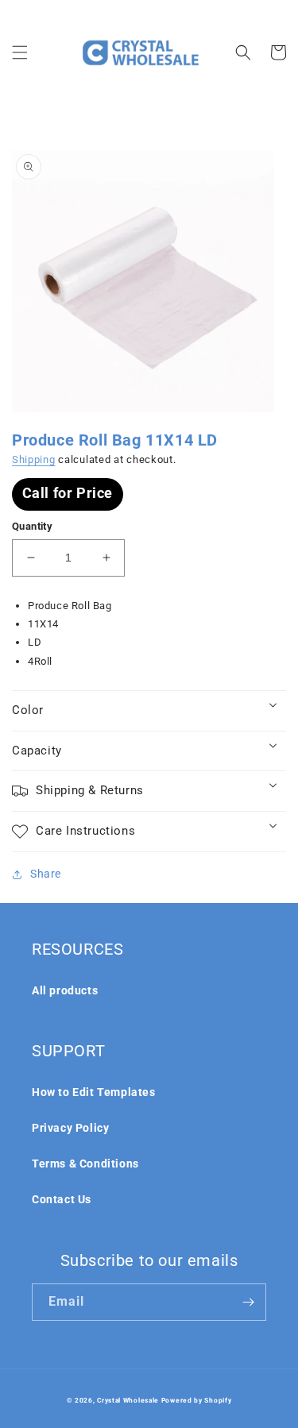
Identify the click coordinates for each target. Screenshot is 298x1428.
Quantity (32, 526)
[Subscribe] (247, 1302)
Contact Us (61, 1199)
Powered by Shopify (196, 1400)
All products (65, 990)
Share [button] (45, 873)
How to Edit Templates (94, 1092)
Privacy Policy (70, 1127)
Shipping (34, 459)
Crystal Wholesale (128, 1400)
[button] (19, 52)
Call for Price (67, 492)
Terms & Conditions (85, 1163)
